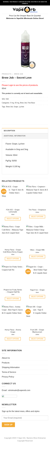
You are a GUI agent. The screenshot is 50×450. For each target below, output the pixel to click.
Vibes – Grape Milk (37, 250)
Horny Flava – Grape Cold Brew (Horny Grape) (13, 251)
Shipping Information (11, 367)
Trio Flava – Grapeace (37, 210)
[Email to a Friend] (17, 112)
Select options (13, 218)
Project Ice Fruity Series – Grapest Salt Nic (13, 291)
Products (6, 74)
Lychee (21, 107)
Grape (16, 107)
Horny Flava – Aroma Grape (13, 331)
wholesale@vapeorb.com (19, 390)
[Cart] (47, 9)
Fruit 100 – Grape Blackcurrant (37, 331)
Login (10, 85)
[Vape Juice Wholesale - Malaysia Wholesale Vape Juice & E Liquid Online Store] (25, 9)
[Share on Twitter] (13, 112)
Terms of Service (9, 372)
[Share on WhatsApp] (4, 112)
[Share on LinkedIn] (26, 112)
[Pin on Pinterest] (22, 112)
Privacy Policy (8, 377)
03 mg (17, 103)
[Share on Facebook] (8, 112)
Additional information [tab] (14, 136)
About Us (6, 358)
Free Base (31, 103)
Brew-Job (9, 107)
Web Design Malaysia (25, 444)
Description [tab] (9, 131)
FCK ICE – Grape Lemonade (13, 211)
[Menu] (3, 10)
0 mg (12, 103)
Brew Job (18, 74)
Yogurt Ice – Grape (37, 290)
